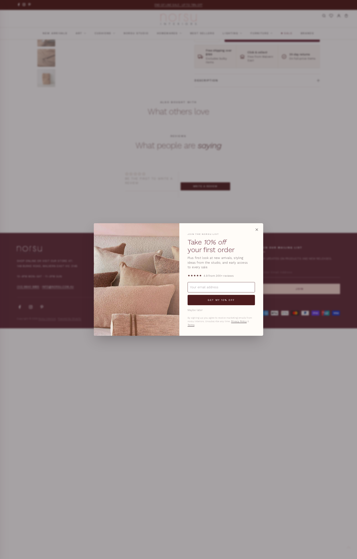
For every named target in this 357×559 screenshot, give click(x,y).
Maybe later (195, 310)
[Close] (257, 229)
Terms (191, 325)
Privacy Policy (239, 321)
